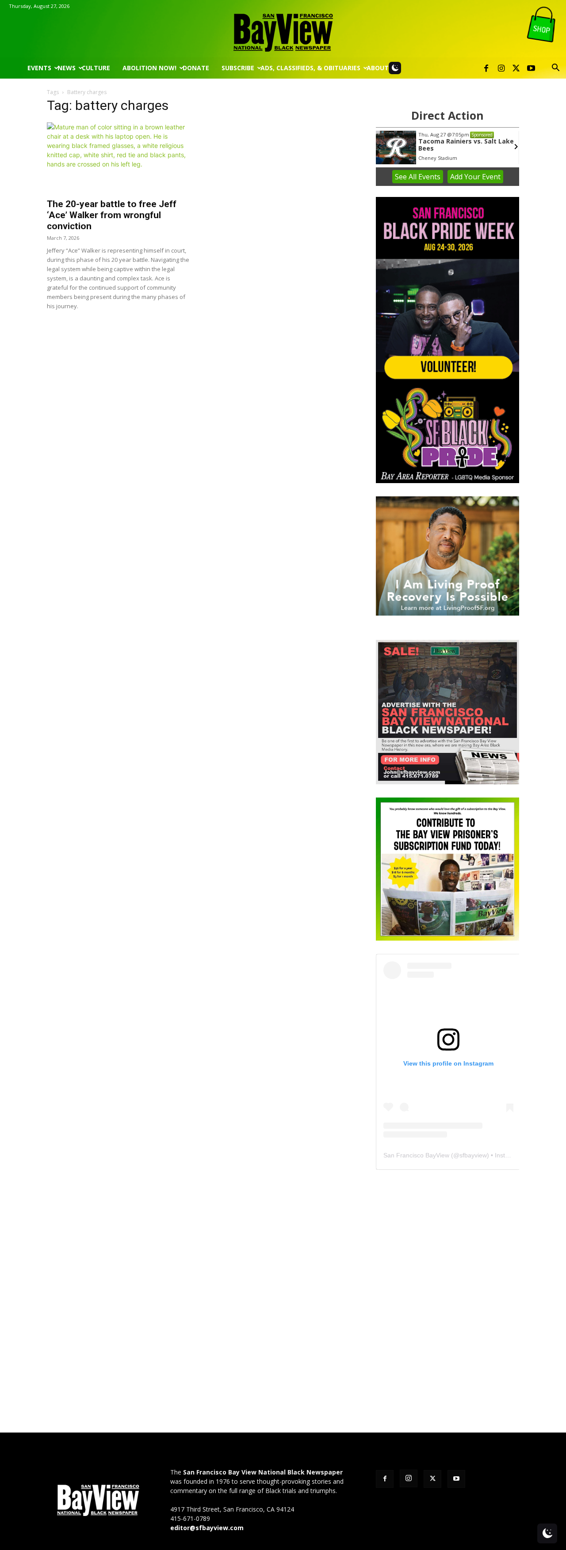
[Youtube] (531, 68)
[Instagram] (501, 68)
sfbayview (473, 1155)
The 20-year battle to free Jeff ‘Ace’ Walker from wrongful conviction (111, 215)
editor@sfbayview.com (207, 1528)
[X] (516, 68)
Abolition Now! (149, 68)
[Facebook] (486, 68)
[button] (555, 68)
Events (39, 68)
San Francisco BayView (416, 1155)
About (378, 68)
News (66, 68)
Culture (96, 68)
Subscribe (238, 68)
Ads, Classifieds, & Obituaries (310, 68)
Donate (196, 68)
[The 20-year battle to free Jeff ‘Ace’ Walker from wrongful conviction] (118, 157)
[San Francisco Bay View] (283, 29)
